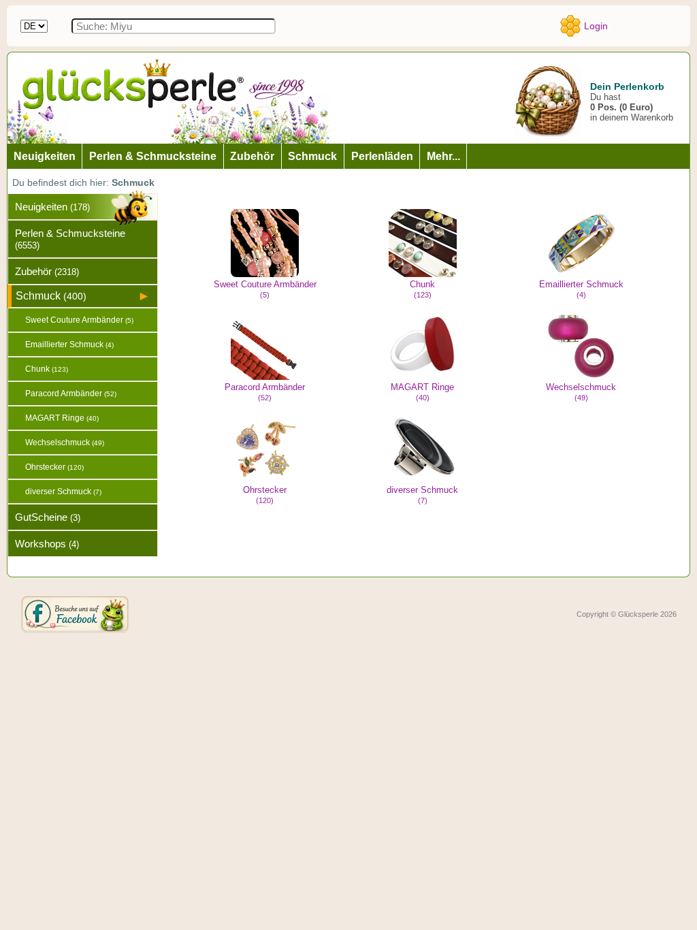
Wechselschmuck (581, 392)
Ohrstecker (265, 494)
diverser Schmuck (422, 494)
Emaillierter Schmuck (581, 289)
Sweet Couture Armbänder (265, 289)
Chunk (422, 289)
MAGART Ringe (422, 392)
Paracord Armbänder (265, 392)
